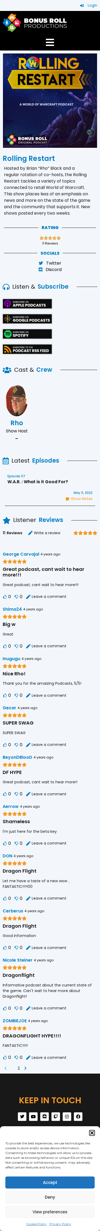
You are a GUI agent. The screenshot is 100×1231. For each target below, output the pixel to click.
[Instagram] (67, 1116)
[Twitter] (22, 1116)
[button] (92, 1133)
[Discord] (44, 1116)
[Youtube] (33, 1116)
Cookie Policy (36, 1224)
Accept (50, 1182)
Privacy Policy (60, 1224)
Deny (50, 1197)
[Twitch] (55, 1116)
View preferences (50, 1212)
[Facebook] (78, 1116)
